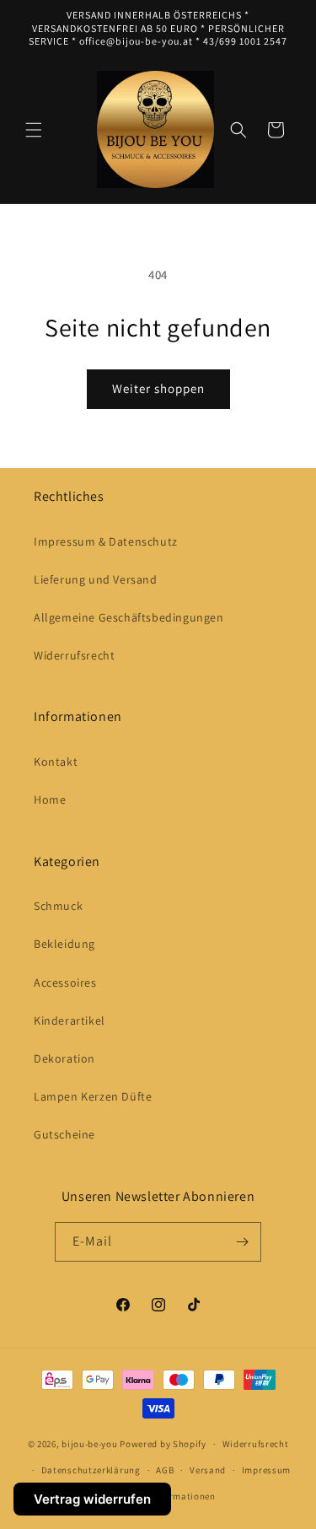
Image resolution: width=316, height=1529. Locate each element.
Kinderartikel (69, 1020)
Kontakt (56, 761)
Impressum (266, 1470)
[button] (33, 129)
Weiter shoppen (158, 388)
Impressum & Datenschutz (106, 541)
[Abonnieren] (241, 1242)
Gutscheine (64, 1134)
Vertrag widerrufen (92, 1499)
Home (50, 799)
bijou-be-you (89, 1444)
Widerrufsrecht (74, 655)
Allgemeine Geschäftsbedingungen (129, 617)
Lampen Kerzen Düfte (93, 1096)
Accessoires (65, 982)
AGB (165, 1470)
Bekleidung (64, 943)
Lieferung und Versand (96, 579)
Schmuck (58, 905)
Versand (208, 1470)
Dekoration (64, 1058)
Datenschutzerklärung (91, 1470)
